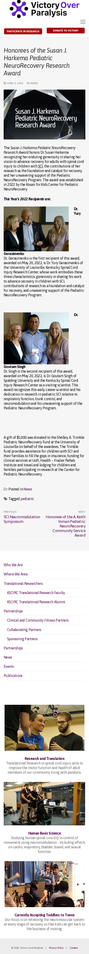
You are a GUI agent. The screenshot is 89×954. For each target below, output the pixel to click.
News (34, 83)
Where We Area (15, 574)
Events (9, 666)
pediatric (27, 499)
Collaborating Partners (24, 630)
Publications (13, 676)
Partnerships (13, 611)
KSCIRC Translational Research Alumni (36, 602)
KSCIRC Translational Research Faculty (36, 593)
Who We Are (13, 565)
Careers (74, 947)
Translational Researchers (23, 583)
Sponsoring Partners (22, 639)
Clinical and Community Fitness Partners (38, 620)
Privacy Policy (56, 947)
